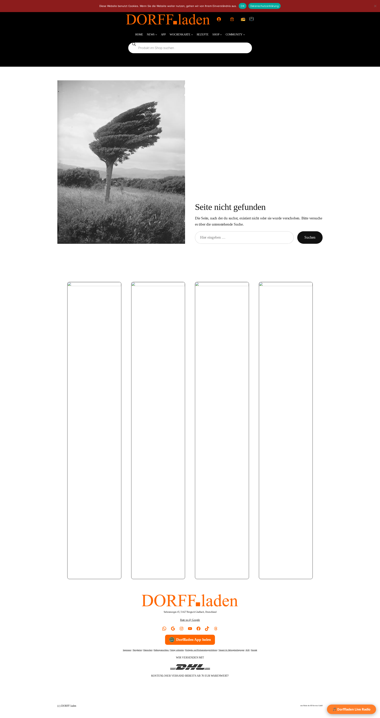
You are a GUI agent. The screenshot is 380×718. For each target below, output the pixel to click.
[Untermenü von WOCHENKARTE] (192, 34)
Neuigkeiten (137, 650)
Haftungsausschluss (161, 650)
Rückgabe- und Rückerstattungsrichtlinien (201, 650)
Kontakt (254, 650)
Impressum (127, 650)
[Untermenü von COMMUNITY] (244, 34)
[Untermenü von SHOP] (221, 34)
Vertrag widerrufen (177, 650)
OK (242, 6)
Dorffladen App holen (193, 639)
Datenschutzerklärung (264, 6)
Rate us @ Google (190, 619)
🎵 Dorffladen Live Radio (351, 709)
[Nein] (375, 6)
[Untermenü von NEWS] (156, 34)
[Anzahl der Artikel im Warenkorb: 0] (232, 19)
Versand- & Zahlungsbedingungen (231, 650)
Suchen (309, 237)
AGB (248, 650)
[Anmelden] (218, 19)
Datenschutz (147, 650)
